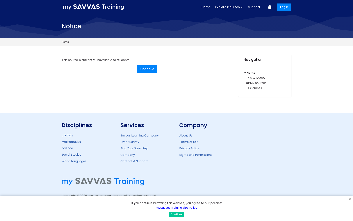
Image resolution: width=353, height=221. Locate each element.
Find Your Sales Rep (134, 148)
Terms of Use (188, 142)
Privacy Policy (189, 148)
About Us (185, 135)
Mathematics (71, 142)
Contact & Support (134, 161)
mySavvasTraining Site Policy (176, 208)
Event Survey (129, 142)
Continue (147, 69)
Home (65, 42)
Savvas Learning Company (139, 135)
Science (67, 148)
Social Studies (71, 154)
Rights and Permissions (195, 155)
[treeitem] (265, 80)
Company (127, 155)
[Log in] (269, 7)
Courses (256, 88)
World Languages (74, 161)
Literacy (67, 135)
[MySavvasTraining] (94, 7)
